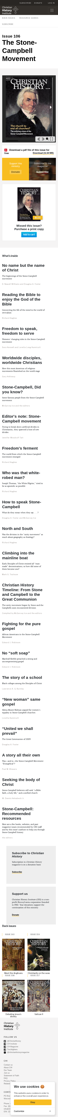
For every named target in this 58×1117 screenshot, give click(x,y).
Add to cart (29, 234)
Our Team (8, 1070)
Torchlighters (12, 1049)
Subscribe (25, 3)
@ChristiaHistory (14, 1041)
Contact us (8, 1065)
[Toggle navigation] (52, 10)
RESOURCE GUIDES (28, 18)
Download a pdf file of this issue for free (29, 152)
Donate (38, 3)
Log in (51, 3)
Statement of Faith (11, 1076)
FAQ (5, 1078)
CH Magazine (12, 1047)
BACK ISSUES (8, 18)
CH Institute (12, 1044)
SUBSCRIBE (8, 24)
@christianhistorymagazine (18, 1052)
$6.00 (38, 217)
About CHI (8, 1067)
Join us (7, 1073)
